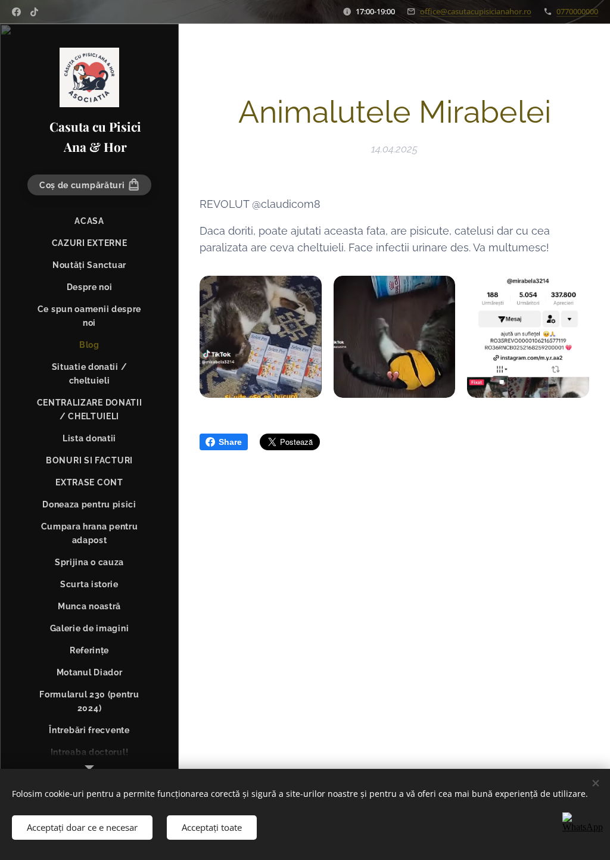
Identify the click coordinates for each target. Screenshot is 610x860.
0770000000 (577, 11)
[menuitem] (89, 221)
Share (230, 442)
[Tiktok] (34, 12)
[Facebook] (16, 12)
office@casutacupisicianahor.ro (475, 11)
